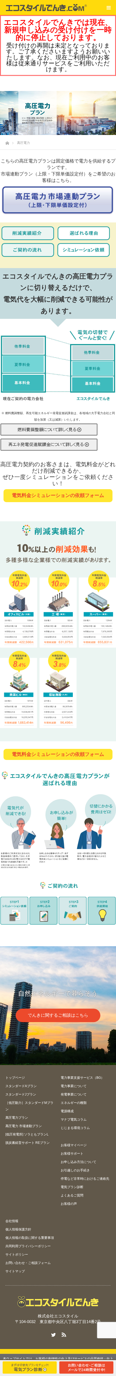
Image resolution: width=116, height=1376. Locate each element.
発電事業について (74, 1094)
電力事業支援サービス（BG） (82, 1078)
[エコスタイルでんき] (46, 7)
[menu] (108, 7)
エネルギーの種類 (74, 1103)
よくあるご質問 (72, 1195)
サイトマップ (15, 1271)
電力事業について (74, 1086)
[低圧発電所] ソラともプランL (27, 1134)
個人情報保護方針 (18, 1229)
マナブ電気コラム (74, 1119)
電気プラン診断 (72, 1187)
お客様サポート (72, 1153)
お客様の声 (69, 1204)
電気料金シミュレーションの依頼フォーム (58, 495)
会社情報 (11, 1221)
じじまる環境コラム (75, 1128)
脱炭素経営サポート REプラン (27, 1143)
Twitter (53, 1334)
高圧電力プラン (16, 1118)
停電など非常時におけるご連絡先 (85, 1179)
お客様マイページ (74, 1145)
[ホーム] (7, 142)
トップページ (15, 1078)
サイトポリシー (16, 1254)
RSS (63, 1334)
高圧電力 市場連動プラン (23, 1126)
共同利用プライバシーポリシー (28, 1246)
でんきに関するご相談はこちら (58, 1015)
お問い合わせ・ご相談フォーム (28, 1263)
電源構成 (67, 1111)
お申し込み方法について (78, 1162)
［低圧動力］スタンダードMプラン (29, 1106)
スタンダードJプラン (20, 1094)
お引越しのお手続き (75, 1170)
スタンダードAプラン (21, 1086)
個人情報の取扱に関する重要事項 (29, 1238)
